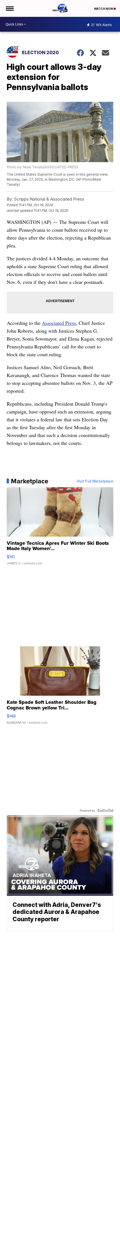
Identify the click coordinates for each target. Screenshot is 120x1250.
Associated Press (59, 323)
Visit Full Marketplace (95, 481)
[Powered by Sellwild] (105, 810)
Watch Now (104, 8)
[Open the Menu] (9, 8)
